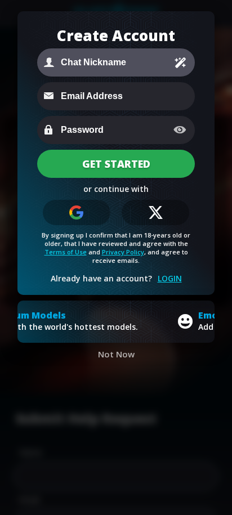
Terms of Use (65, 252)
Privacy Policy (123, 252)
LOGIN (170, 278)
